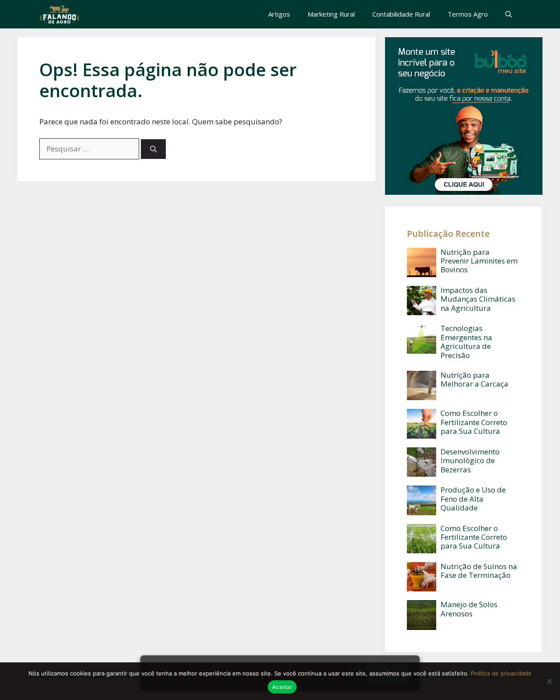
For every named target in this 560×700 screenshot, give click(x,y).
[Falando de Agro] (59, 14)
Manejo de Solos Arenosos (469, 608)
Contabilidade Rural (401, 14)
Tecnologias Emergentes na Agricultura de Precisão (466, 341)
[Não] (549, 681)
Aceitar (282, 686)
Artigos (279, 14)
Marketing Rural (331, 14)
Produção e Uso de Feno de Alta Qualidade (473, 499)
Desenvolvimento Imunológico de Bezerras (470, 461)
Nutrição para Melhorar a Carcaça (474, 379)
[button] (509, 14)
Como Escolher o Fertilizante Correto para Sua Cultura (474, 422)
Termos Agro (468, 14)
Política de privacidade (501, 673)
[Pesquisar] (153, 149)
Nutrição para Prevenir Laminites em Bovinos (479, 261)
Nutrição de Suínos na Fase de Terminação (479, 570)
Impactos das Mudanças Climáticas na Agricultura (478, 299)
